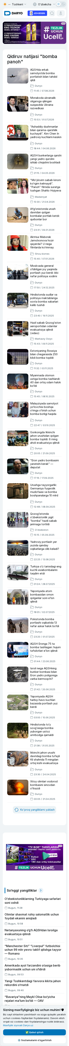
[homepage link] (13, 13)
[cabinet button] (61, 13)
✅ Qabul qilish (34, 1032)
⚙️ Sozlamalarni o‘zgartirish (35, 1040)
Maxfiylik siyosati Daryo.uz (18, 1025)
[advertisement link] (37, 13)
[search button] (52, 13)
